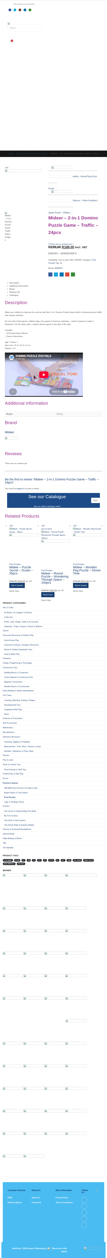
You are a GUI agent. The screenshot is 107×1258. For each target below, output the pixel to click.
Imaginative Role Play (13, 709)
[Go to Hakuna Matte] (13, 1142)
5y (45, 860)
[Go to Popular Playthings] (55, 1007)
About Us (36, 1198)
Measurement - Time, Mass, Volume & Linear (22, 746)
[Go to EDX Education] (55, 1052)
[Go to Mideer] (75, 985)
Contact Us (36, 1202)
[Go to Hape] (13, 1075)
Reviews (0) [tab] (14, 292)
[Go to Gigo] (13, 1120)
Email (67, 274)
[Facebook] (9, 10)
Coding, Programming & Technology (17, 663)
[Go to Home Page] (3, 153)
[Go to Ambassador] (55, 1142)
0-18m (17, 860)
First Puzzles (15, 564)
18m (69, 860)
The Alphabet (8, 848)
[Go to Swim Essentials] (34, 940)
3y (61, 263)
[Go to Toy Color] (75, 1120)
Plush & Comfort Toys (12, 764)
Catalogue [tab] (13, 295)
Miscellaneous (8, 732)
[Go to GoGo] (13, 962)
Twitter (56, 274)
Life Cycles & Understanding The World (20, 811)
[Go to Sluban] (13, 884)
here (58, 506)
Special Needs (8, 834)
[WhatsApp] (30, 10)
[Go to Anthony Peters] (55, 985)
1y (23, 860)
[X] (15, 10)
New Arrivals (9, 864)
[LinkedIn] (25, 10)
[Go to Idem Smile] (75, 1052)
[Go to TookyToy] (13, 1052)
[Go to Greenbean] (75, 1097)
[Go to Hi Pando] (81, 889)
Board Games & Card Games (16, 793)
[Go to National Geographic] (13, 940)
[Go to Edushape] (34, 1142)
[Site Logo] (23, 23)
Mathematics (8, 728)
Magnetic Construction (13, 682)
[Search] (37, 28)
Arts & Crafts (8, 607)
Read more (48, 594)
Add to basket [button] (17, 585)
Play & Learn (8, 760)
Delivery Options (15, 1202)
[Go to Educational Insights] (55, 1120)
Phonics (6, 755)
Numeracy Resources (11, 737)
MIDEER (58, 268)
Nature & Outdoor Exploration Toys (18, 649)
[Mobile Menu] (10, 18)
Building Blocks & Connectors (16, 673)
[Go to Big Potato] (34, 1075)
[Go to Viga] (55, 917)
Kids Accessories (10, 723)
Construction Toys (10, 668)
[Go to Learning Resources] (55, 940)
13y (63, 860)
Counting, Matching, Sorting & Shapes (19, 700)
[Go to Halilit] (34, 884)
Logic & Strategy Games (14, 802)
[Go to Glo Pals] (34, 1052)
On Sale (21, 864)
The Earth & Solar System (14, 820)
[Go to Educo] (34, 1165)
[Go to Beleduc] (55, 1075)
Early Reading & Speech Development (18, 691)
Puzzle (5, 778)
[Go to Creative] (34, 962)
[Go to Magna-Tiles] (55, 962)
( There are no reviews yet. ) (60, 244)
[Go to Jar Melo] (34, 917)
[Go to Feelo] (75, 1075)
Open (95, 500)
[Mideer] (11, 443)
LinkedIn (62, 274)
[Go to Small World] (34, 1097)
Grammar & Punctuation (12, 718)
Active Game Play (11, 640)
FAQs (10, 1198)
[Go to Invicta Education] (75, 1142)
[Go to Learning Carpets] (13, 985)
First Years (7, 695)
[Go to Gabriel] (13, 917)
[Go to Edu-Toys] (76, 1007)
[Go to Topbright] (76, 1030)
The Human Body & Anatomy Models (19, 825)
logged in (20, 488)
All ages (77, 860)
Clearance (7, 658)
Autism (5, 631)
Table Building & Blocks (12, 838)
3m (29, 860)
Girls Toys (88, 860)
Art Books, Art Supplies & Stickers (18, 613)
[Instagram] (20, 10)
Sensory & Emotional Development (17, 829)
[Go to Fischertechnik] (75, 917)
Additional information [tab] (18, 286)
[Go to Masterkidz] (75, 962)
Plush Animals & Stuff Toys (15, 770)
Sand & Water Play (12, 654)
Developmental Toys (12, 705)
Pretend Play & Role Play (13, 774)
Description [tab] (14, 283)
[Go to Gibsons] (34, 985)
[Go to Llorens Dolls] (75, 940)
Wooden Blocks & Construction (16, 686)
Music (6, 714)
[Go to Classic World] (55, 884)
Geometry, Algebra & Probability (17, 742)
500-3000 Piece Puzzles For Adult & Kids (21, 788)
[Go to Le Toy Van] (34, 1118)
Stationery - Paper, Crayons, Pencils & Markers (23, 626)
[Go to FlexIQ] (13, 1165)
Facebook (50, 274)
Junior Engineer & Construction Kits (18, 677)
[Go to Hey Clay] (13, 1007)
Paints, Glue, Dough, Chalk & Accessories (21, 622)
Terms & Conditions (64, 1202)
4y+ (39, 860)
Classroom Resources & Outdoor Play (18, 635)
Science (6, 806)
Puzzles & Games (10, 783)
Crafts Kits (8, 617)
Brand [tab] (12, 289)
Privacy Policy (62, 1198)
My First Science (11, 816)
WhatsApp (73, 274)
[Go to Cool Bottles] (34, 1007)
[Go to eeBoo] (55, 1097)
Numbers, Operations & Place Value (18, 751)
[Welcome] (53, 35)
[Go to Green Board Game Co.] (13, 1097)
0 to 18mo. (8, 860)
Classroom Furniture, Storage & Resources (21, 645)
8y (57, 860)
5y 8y (51, 860)
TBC (4, 843)
